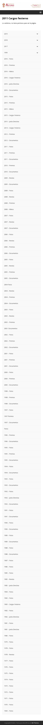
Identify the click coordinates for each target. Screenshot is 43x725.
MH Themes (35, 723)
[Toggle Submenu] (37, 34)
